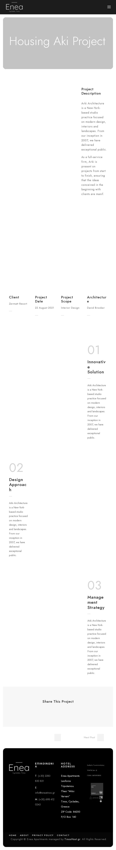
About (24, 835)
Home (13, 835)
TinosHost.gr (72, 839)
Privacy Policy (43, 835)
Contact (63, 835)
